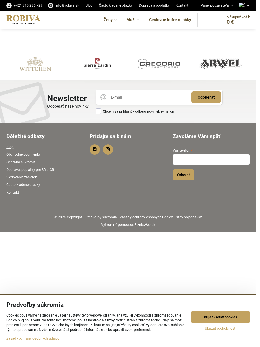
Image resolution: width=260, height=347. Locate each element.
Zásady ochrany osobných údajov (146, 217)
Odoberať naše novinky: (68, 106)
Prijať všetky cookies (220, 317)
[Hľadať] (205, 20)
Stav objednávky (189, 217)
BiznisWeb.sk (144, 225)
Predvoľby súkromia (101, 217)
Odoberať (206, 97)
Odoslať (183, 175)
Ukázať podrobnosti (220, 328)
